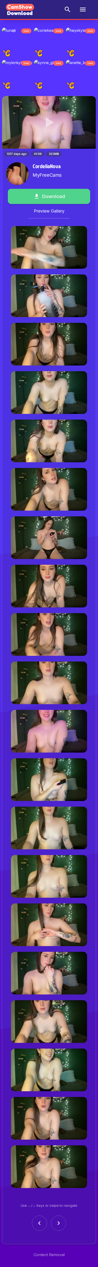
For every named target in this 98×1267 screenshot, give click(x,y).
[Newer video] (58, 1226)
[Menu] (82, 9)
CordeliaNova (46, 169)
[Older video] (39, 1226)
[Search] (67, 9)
